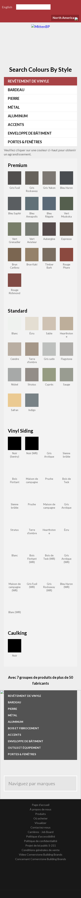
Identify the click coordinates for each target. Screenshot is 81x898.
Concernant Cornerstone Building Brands (40, 859)
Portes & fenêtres (25, 142)
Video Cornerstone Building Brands (40, 854)
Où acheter (40, 818)
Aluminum (18, 116)
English (7, 7)
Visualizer (40, 823)
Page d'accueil (40, 804)
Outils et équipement (24, 747)
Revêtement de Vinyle (28, 81)
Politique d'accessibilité (40, 836)
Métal (14, 107)
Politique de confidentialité (40, 841)
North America (63, 17)
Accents (16, 124)
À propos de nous (40, 809)
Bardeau (16, 90)
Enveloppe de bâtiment (30, 133)
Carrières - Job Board (40, 832)
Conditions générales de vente (41, 850)
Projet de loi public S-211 (40, 845)
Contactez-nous (40, 827)
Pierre (13, 98)
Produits (40, 813)
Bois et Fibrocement (23, 728)
